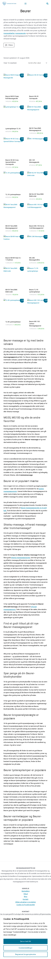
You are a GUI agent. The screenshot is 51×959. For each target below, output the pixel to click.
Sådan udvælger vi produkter (25, 902)
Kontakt (25, 899)
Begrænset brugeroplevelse (25, 954)
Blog (25, 896)
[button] (47, 3)
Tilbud (25, 894)
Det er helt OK (25, 941)
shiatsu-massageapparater (20, 558)
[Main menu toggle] (25, 3)
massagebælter (9, 33)
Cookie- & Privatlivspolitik (25, 905)
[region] (25, 937)
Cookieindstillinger (25, 948)
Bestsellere (26, 891)
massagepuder (20, 33)
